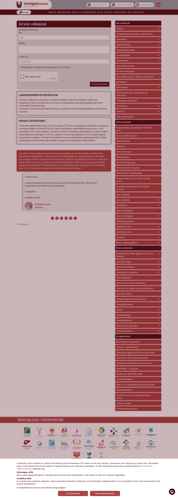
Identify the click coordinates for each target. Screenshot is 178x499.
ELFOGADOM (73, 493)
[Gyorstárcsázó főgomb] (172, 491)
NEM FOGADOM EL (105, 493)
